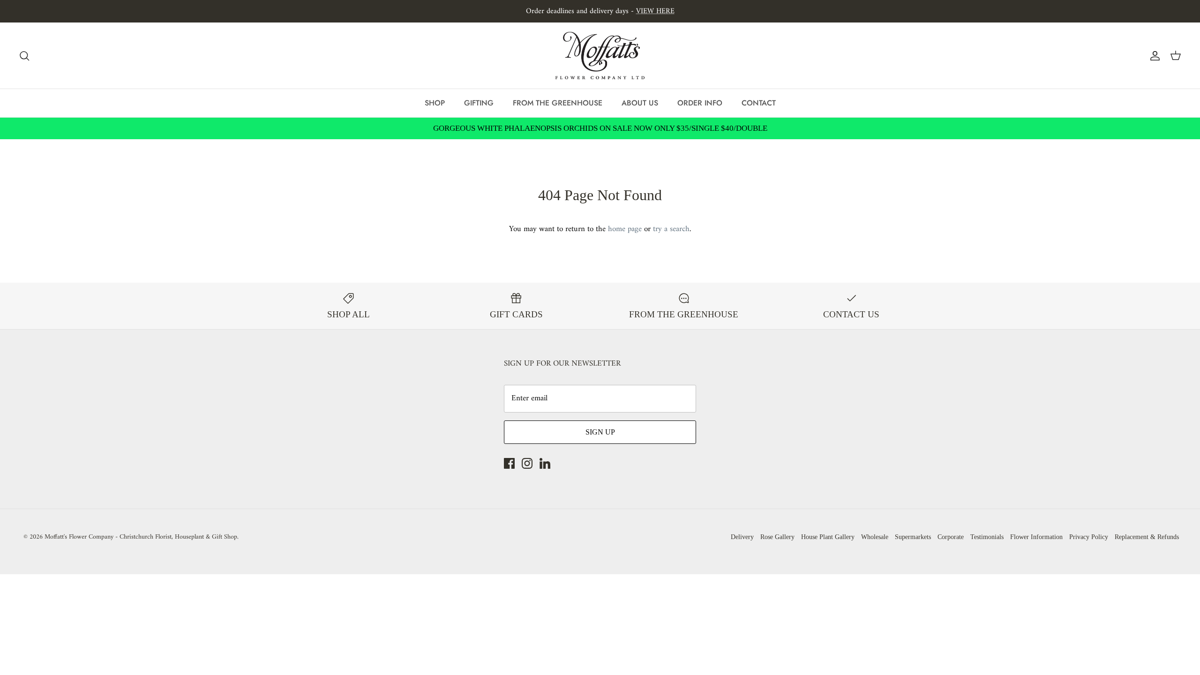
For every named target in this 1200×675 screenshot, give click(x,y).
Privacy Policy (1088, 536)
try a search (671, 229)
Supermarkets (913, 536)
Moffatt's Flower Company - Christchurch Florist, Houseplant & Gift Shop (141, 537)
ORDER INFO (699, 103)
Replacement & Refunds (1147, 536)
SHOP (435, 103)
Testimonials (987, 536)
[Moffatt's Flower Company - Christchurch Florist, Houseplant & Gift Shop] (600, 55)
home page (625, 229)
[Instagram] (527, 463)
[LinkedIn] (545, 463)
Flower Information (1036, 536)
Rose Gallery (777, 536)
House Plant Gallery (828, 536)
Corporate (951, 536)
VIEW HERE (655, 11)
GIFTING (479, 103)
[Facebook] (509, 463)
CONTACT (759, 103)
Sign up (600, 432)
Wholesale (874, 536)
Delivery (742, 536)
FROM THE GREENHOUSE (557, 103)
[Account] (1153, 55)
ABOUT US (640, 103)
